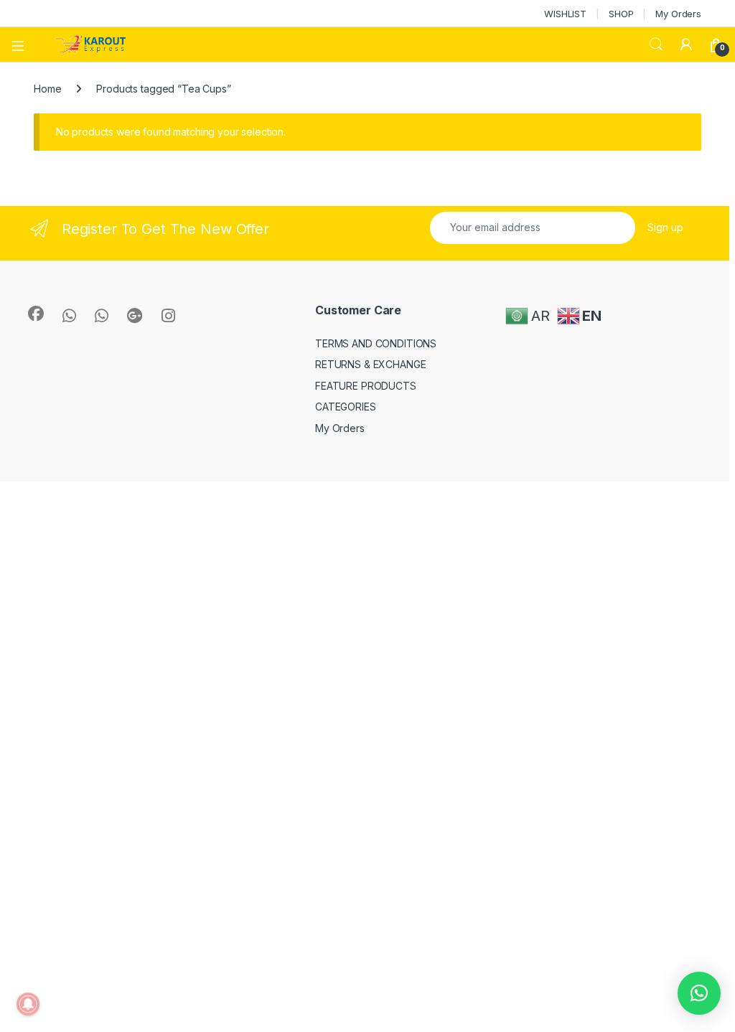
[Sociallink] (36, 314)
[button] (699, 993)
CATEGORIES (345, 406)
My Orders (678, 13)
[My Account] (686, 44)
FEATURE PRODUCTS (365, 386)
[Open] (23, 44)
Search (656, 44)
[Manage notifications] (28, 1004)
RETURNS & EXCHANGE (370, 364)
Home (47, 89)
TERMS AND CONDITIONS (375, 343)
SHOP (621, 13)
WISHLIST (565, 13)
